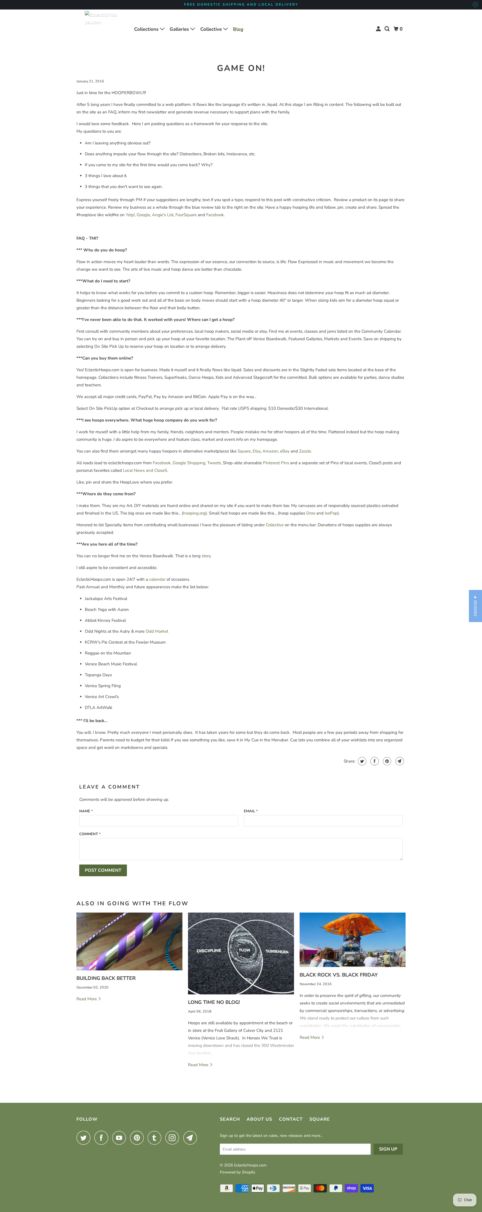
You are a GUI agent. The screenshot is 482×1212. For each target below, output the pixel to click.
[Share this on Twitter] (361, 761)
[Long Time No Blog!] (241, 953)
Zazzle (305, 451)
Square (244, 451)
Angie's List (162, 215)
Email (251, 811)
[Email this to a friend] (399, 761)
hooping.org (194, 513)
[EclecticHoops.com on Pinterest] (138, 1138)
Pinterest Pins (276, 463)
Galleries (180, 29)
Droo (310, 513)
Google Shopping (189, 463)
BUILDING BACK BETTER (106, 978)
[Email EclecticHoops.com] (191, 1138)
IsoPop (331, 513)
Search (230, 1119)
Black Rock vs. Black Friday (339, 974)
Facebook (215, 215)
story (206, 556)
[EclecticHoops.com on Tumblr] (156, 1138)
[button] (475, 606)
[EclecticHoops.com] (101, 29)
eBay (285, 451)
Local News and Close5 (145, 470)
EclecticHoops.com (250, 1165)
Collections (147, 29)
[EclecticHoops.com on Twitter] (84, 1138)
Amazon (270, 451)
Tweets (214, 463)
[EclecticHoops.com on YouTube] (120, 1138)
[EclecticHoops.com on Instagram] (173, 1138)
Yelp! (130, 215)
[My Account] (379, 28)
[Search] (387, 28)
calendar (157, 579)
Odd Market (157, 631)
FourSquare (186, 215)
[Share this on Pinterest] (386, 761)
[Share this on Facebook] (374, 761)
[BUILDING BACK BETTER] (129, 942)
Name (86, 811)
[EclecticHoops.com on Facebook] (102, 1138)
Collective (211, 29)
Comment (90, 834)
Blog (238, 29)
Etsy (257, 451)
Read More (87, 999)
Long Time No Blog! (214, 1002)
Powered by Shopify (237, 1172)
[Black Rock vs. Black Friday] (353, 940)
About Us (259, 1119)
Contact (291, 1119)
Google (143, 215)
